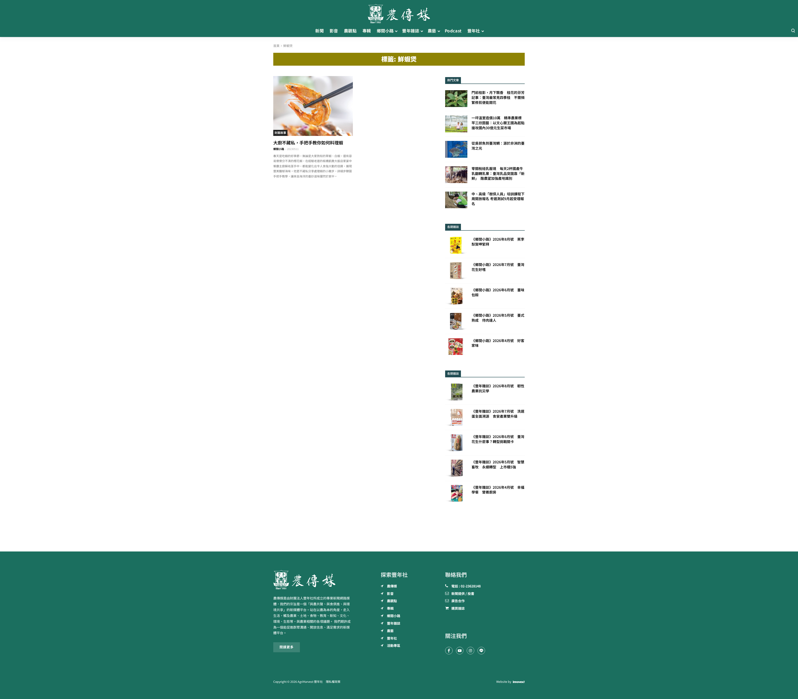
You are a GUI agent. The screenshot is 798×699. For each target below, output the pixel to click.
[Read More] (313, 106)
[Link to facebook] (449, 650)
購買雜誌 (458, 609)
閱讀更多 (287, 647)
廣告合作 (458, 601)
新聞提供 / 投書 (462, 594)
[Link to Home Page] (399, 12)
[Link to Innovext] (519, 682)
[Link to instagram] (470, 650)
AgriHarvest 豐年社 (310, 682)
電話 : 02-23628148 (466, 586)
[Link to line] (481, 650)
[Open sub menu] (396, 31)
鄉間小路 (278, 149)
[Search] (793, 31)
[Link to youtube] (459, 650)
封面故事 (280, 133)
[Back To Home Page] (313, 579)
